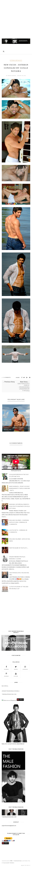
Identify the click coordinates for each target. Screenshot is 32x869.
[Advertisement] (16, 18)
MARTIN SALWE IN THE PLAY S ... (18, 548)
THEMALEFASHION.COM (9, 694)
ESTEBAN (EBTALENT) (16, 60)
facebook (6, 669)
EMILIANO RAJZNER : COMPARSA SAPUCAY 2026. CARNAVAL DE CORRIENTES (19, 522)
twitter (16, 669)
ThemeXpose (18, 860)
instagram (25, 669)
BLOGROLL (5, 686)
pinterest (6, 676)
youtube (16, 676)
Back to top (25, 865)
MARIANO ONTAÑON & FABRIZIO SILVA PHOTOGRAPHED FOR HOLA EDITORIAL (19, 506)
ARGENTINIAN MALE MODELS (10, 691)
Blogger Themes (9, 862)
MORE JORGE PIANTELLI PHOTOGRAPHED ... (11, 428)
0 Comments (7, 377)
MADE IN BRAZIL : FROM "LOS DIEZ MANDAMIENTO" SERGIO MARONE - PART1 (19, 488)
